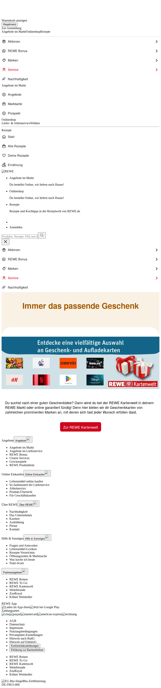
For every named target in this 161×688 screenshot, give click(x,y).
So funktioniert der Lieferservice (29, 485)
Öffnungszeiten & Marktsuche (28, 556)
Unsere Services (19, 458)
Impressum (16, 628)
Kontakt (14, 529)
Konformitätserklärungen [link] (25, 645)
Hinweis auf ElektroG (23, 642)
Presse (13, 525)
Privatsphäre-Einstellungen (26, 635)
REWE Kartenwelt (21, 586)
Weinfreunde (17, 590)
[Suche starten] (42, 235)
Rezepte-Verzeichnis (22, 552)
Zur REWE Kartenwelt (80, 427)
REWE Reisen (18, 579)
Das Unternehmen (20, 515)
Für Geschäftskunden (22, 495)
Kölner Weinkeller (20, 597)
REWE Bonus (18, 454)
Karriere (14, 518)
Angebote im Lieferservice (25, 451)
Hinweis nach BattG (22, 638)
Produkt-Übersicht (20, 492)
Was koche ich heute (22, 559)
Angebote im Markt (21, 447)
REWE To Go (18, 583)
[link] (84, 181)
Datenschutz (17, 624)
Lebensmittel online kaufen (26, 481)
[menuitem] (80, 41)
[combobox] (20, 237)
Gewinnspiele (18, 461)
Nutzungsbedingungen (23, 631)
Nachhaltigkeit (18, 511)
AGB (12, 620)
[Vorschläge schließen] (5, 242)
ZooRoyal (15, 593)
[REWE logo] (8, 171)
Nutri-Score (16, 563)
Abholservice (17, 488)
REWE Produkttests (21, 465)
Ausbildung (16, 522)
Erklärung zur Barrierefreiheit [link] (27, 649)
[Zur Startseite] (15, 7)
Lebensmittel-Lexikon (23, 549)
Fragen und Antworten (23, 545)
